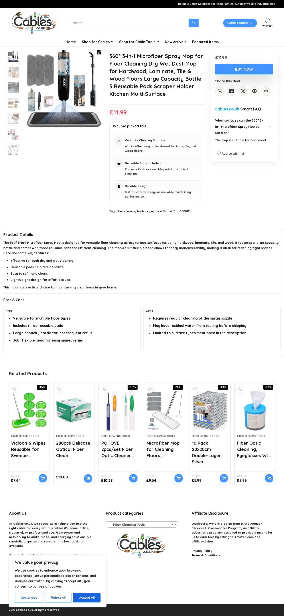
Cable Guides (240, 23)
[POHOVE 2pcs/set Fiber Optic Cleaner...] (119, 411)
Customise (29, 598)
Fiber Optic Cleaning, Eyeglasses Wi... (254, 449)
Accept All (87, 598)
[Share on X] (243, 91)
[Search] (194, 23)
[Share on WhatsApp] (220, 91)
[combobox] (142, 524)
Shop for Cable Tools (137, 42)
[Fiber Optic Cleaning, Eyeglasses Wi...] (255, 411)
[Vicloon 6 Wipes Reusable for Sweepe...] (29, 411)
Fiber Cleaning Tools (25, 436)
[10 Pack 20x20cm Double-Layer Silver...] (210, 411)
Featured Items (205, 42)
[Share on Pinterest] (254, 91)
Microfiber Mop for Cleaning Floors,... (163, 449)
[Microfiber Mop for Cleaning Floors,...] (164, 411)
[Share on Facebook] (231, 91)
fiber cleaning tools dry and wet (139, 211)
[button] (99, 52)
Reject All (58, 598)
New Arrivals (175, 42)
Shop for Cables (96, 42)
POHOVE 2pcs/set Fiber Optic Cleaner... (117, 449)
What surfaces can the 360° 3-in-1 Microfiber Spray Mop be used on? (239, 126)
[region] (57, 581)
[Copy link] (266, 91)
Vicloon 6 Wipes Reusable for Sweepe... (28, 449)
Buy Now (244, 69)
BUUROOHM (182, 211)
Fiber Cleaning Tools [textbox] (140, 525)
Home (71, 42)
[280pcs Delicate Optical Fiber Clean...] (74, 411)
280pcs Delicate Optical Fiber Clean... (73, 449)
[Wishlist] (267, 21)
